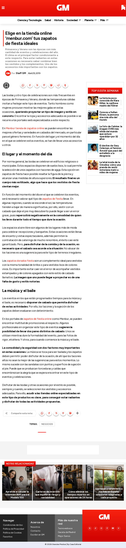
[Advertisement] (63, 449)
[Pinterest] (44, 85)
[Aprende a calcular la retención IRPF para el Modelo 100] (17, 483)
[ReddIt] (58, 85)
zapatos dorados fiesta (20, 260)
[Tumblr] (65, 85)
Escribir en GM (37, 534)
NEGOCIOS (47, 424)
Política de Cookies (12, 532)
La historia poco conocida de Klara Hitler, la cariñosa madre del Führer (109, 102)
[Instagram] (101, 528)
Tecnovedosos (65, 528)
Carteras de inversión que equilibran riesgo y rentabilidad (47, 494)
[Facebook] (30, 85)
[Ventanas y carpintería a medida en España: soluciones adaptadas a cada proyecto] (109, 483)
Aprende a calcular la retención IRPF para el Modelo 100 (17, 494)
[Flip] (51, 85)
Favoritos (7, 536)
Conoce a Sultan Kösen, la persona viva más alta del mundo (109, 116)
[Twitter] (90, 528)
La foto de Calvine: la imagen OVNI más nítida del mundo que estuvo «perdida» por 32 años (110, 133)
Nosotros (35, 527)
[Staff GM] (8, 73)
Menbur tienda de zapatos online (25, 128)
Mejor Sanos (64, 536)
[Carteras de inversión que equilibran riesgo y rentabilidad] (48, 483)
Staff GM (21, 73)
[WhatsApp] (23, 85)
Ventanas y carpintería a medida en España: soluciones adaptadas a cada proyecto (108, 493)
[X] (37, 85)
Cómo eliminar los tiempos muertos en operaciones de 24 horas (78, 494)
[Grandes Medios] (63, 8)
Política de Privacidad (13, 529)
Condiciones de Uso (13, 525)
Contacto (35, 531)
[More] (77, 413)
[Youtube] (113, 528)
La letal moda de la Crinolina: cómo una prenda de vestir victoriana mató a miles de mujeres (110, 167)
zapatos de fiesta (52, 198)
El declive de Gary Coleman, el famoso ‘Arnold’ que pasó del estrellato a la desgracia (110, 150)
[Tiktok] (95, 528)
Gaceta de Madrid (66, 532)
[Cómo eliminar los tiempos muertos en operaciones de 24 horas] (78, 483)
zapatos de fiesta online (38, 319)
